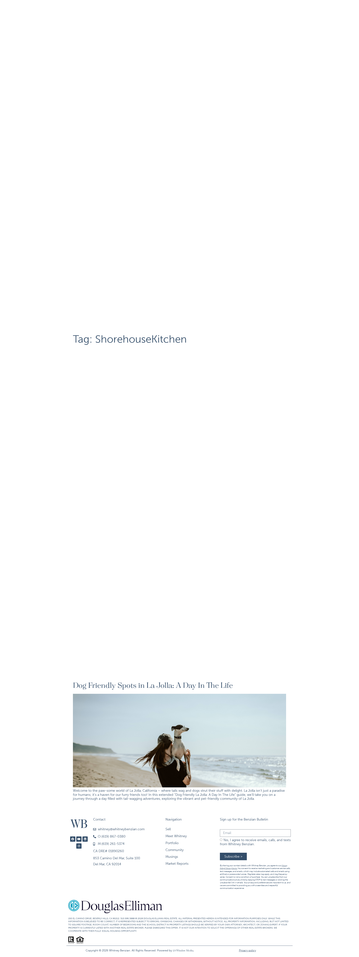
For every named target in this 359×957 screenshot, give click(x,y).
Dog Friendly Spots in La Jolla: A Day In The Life (153, 686)
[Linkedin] (85, 839)
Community (220, 9)
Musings (252, 9)
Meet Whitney (98, 9)
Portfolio (127, 9)
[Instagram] (79, 846)
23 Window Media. (183, 950)
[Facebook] (72, 839)
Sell (73, 9)
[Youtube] (79, 839)
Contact (276, 9)
